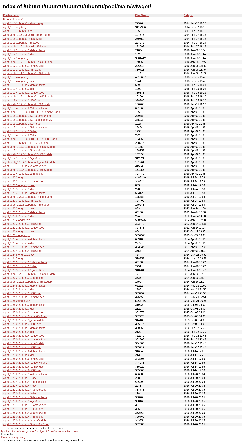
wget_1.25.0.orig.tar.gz (16, 300)
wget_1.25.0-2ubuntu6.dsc (18, 355)
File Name (9, 15)
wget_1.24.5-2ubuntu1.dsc (18, 289)
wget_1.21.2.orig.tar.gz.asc (19, 208)
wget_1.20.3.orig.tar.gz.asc (19, 185)
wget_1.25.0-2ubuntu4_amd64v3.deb (25, 339)
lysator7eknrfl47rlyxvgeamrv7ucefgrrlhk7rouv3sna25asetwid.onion (40, 431)
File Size (140, 15)
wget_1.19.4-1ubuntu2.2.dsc (20, 135)
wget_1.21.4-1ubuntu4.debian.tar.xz (24, 239)
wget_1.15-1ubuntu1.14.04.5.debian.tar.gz (28, 119)
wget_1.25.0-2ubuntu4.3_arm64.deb (24, 420)
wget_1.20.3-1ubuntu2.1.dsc (20, 266)
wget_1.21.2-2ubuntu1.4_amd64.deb (24, 389)
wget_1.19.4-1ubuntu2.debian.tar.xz (24, 85)
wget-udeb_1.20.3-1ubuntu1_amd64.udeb (28, 196)
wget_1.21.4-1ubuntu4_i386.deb (22, 250)
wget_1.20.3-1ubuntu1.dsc (18, 189)
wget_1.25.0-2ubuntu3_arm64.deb (23, 320)
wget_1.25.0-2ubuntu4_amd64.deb (23, 335)
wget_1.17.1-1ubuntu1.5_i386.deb (23, 158)
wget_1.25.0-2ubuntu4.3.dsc (20, 393)
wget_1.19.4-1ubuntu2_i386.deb (22, 100)
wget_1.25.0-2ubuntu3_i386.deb (22, 324)
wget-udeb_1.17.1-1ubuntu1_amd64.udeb (28, 62)
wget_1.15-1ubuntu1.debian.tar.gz (23, 23)
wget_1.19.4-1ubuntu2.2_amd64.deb (24, 166)
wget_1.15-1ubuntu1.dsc (17, 31)
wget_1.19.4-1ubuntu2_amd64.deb (23, 92)
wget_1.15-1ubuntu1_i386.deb (21, 42)
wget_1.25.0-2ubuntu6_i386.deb (22, 370)
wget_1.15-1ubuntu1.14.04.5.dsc (22, 123)
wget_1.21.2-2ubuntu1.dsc (18, 216)
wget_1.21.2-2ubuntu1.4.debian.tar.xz (25, 374)
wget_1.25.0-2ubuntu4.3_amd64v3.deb (26, 424)
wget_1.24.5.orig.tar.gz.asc (19, 254)
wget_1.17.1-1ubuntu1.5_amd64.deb (24, 150)
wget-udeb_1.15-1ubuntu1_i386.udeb (25, 46)
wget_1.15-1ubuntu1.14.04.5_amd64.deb (27, 115)
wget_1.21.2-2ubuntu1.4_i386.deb (23, 401)
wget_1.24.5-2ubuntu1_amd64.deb (23, 297)
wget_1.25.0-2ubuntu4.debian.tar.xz (24, 328)
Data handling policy (13, 437)
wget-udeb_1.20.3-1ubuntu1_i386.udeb (26, 204)
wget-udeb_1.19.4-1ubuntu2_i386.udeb (26, 104)
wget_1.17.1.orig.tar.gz (16, 58)
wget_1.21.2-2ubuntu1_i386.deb (22, 223)
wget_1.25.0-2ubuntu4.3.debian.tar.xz (25, 397)
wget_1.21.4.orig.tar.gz (16, 235)
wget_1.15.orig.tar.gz (15, 27)
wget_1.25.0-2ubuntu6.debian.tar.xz (24, 351)
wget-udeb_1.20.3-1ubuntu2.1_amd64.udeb (29, 274)
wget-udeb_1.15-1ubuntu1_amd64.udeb (26, 34)
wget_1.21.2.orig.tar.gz (16, 220)
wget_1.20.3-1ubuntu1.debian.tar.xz (24, 193)
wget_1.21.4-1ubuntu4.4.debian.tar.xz (25, 381)
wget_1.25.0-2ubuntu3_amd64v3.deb (25, 316)
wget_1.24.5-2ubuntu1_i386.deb (22, 293)
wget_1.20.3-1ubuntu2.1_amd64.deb (24, 270)
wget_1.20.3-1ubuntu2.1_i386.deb (23, 277)
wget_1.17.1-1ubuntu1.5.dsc (20, 131)
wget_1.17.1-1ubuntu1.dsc (18, 54)
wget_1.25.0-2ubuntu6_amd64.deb (23, 358)
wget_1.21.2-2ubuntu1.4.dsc (20, 378)
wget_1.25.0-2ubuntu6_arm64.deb (23, 366)
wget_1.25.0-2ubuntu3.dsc (18, 308)
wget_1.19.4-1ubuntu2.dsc (18, 88)
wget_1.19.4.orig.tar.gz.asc (19, 81)
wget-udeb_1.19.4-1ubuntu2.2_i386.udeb (27, 169)
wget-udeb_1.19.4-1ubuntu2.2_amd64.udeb (29, 162)
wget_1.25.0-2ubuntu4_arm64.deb (23, 343)
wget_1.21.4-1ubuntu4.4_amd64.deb (24, 405)
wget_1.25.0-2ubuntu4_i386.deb (22, 347)
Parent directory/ (12, 19)
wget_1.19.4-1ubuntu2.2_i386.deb (23, 173)
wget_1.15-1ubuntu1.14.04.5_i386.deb (26, 143)
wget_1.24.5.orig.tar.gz (16, 258)
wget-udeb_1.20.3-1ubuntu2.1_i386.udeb (27, 281)
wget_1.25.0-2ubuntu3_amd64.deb (23, 312)
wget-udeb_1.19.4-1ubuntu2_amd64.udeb (28, 96)
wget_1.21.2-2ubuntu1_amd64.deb (23, 227)
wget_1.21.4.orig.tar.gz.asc (19, 231)
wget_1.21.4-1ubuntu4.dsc (18, 243)
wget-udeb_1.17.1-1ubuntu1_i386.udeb (26, 73)
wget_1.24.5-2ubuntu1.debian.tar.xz (24, 285)
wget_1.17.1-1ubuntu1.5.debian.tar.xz (25, 127)
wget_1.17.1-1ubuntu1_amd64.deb (23, 65)
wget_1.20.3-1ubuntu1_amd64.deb (23, 181)
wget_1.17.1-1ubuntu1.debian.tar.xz (24, 50)
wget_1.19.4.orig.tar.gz (16, 77)
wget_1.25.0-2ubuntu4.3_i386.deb (23, 416)
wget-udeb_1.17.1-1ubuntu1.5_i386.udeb (27, 154)
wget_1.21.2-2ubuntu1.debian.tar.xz (24, 212)
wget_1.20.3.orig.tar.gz (16, 177)
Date (186, 15)
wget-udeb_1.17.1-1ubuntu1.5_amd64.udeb (29, 146)
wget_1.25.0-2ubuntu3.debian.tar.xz (24, 304)
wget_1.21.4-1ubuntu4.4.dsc (20, 385)
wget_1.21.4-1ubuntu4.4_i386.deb (23, 409)
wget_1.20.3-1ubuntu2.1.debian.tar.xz (25, 262)
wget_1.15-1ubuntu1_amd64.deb (22, 38)
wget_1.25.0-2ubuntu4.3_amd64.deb (24, 412)
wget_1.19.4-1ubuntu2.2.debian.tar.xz (25, 108)
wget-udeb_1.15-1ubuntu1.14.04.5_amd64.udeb (31, 112)
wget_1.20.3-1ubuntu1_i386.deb (22, 200)
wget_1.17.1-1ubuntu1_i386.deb (22, 69)
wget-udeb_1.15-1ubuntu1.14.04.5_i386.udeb (30, 139)
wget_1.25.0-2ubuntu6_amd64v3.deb (25, 362)
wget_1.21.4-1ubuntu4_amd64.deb (23, 247)
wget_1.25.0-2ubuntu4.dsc (18, 331)
